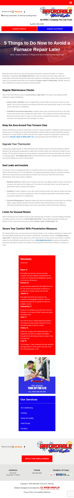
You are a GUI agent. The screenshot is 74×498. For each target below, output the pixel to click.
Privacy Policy (28, 492)
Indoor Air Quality (27, 418)
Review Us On (7, 11)
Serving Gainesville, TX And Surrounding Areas (20, 16)
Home (12, 55)
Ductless (24, 429)
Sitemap (51, 484)
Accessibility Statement (42, 492)
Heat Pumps (25, 423)
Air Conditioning (27, 408)
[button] (70, 2)
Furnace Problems (22, 55)
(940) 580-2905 (38, 24)
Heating (24, 413)
